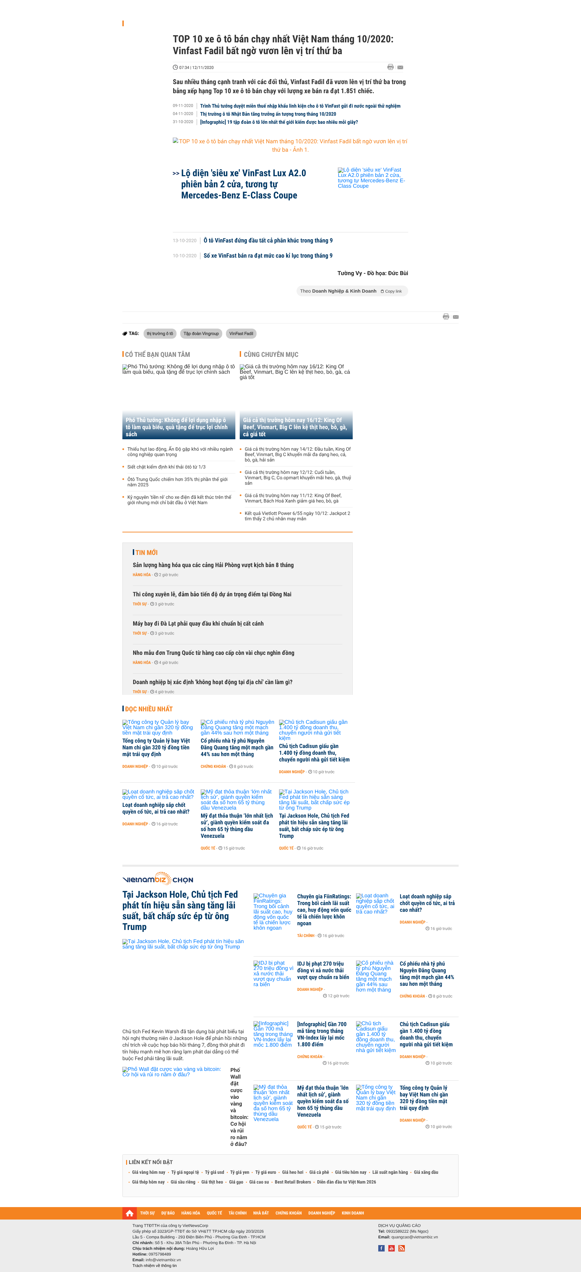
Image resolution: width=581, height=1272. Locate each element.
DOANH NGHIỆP (321, 1213)
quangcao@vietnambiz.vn (414, 1237)
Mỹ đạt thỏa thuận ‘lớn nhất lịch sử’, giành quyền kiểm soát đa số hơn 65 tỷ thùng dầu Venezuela (237, 826)
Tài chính (305, 935)
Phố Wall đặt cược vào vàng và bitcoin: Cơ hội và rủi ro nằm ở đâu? (239, 1107)
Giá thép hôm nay (148, 1182)
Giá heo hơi (292, 1172)
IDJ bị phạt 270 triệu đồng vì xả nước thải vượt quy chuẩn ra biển (323, 971)
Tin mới (146, 553)
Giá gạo (236, 1182)
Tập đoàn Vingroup (201, 333)
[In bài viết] (392, 67)
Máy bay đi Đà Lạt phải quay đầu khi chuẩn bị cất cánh (198, 623)
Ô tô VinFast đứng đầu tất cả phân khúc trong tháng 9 (268, 240)
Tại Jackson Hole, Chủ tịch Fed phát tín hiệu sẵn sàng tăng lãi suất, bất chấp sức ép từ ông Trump (314, 826)
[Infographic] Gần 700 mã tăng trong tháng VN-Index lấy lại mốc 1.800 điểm (322, 1034)
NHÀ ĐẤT (261, 1213)
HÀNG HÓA (191, 1213)
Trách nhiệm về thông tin (154, 1265)
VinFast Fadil (241, 333)
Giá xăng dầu (426, 1172)
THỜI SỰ (147, 1213)
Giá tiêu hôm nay (350, 1172)
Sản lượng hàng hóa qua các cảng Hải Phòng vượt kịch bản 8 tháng (213, 565)
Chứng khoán (213, 766)
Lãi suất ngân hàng (390, 1172)
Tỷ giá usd (214, 1172)
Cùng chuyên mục (271, 354)
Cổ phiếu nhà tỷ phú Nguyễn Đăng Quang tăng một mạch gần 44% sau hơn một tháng (237, 748)
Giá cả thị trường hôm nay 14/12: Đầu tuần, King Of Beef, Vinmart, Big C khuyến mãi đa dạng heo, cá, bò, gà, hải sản (298, 455)
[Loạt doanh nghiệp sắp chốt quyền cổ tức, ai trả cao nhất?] (159, 794)
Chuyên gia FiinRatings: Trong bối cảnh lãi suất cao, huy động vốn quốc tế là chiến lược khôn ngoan (324, 910)
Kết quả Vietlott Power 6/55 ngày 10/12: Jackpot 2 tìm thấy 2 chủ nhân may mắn (297, 516)
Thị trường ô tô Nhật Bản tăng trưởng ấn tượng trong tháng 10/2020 (268, 114)
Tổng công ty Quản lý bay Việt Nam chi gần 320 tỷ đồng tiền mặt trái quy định (156, 748)
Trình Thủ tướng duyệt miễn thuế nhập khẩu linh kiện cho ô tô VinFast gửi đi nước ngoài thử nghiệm (300, 106)
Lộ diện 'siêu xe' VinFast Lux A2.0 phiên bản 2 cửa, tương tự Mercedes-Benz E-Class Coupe (243, 184)
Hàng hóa (142, 574)
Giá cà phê (319, 1172)
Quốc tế (208, 848)
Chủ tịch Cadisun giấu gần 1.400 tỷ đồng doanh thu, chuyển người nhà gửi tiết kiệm (314, 753)
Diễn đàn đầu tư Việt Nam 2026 (346, 1182)
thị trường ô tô (160, 333)
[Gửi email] (400, 67)
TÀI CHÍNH (237, 1213)
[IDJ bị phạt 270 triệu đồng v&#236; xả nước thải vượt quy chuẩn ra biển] (274, 974)
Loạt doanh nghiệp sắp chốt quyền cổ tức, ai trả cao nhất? (156, 808)
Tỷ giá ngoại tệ (185, 1172)
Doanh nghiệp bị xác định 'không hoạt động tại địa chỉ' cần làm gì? (213, 682)
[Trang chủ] (129, 1213)
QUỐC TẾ (214, 1213)
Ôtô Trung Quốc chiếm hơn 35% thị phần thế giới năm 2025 (177, 482)
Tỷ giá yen (239, 1172)
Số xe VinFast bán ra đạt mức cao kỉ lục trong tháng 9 (268, 256)
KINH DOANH (353, 1213)
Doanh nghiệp (135, 766)
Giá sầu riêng (183, 1182)
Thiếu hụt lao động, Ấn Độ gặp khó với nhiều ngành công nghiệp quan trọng (180, 452)
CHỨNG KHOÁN (289, 1213)
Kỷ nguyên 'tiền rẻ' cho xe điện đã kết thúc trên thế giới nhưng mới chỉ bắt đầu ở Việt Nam (179, 500)
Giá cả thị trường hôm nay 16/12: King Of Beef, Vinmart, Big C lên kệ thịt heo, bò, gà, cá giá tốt (295, 427)
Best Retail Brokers (293, 1182)
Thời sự (140, 604)
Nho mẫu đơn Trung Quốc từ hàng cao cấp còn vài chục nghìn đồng (214, 653)
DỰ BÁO (168, 1213)
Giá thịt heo (212, 1182)
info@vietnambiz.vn (163, 1260)
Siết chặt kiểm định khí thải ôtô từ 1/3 (166, 467)
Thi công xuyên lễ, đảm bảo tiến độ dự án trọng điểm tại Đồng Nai (212, 594)
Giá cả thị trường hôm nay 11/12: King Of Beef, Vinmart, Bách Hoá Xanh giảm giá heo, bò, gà (293, 498)
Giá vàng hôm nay (148, 1172)
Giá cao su (259, 1182)
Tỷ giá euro (265, 1172)
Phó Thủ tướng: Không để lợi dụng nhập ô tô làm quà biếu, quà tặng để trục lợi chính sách (177, 427)
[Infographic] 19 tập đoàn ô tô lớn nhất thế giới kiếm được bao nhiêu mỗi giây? (279, 122)
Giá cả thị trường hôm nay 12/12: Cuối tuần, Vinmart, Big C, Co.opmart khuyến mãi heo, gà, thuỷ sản (298, 478)
